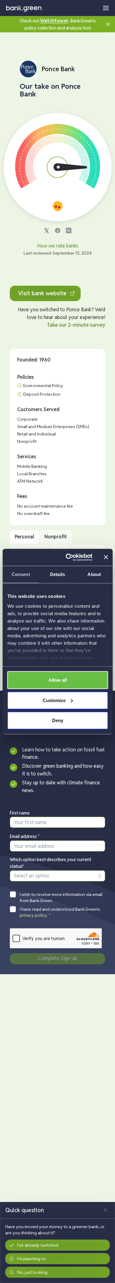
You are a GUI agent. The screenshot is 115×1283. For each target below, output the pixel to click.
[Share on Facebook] (57, 230)
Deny (57, 720)
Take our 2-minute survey (76, 325)
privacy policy (33, 915)
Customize (54, 700)
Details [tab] (57, 574)
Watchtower (54, 21)
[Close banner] (106, 557)
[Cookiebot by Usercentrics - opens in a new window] (68, 557)
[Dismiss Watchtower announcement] (108, 24)
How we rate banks (57, 246)
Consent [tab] (21, 574)
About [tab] (94, 574)
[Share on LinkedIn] (68, 230)
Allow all (57, 680)
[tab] (24, 537)
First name (20, 813)
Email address (25, 836)
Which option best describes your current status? (50, 863)
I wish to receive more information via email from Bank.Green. (61, 897)
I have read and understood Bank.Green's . (60, 912)
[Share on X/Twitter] (46, 230)
